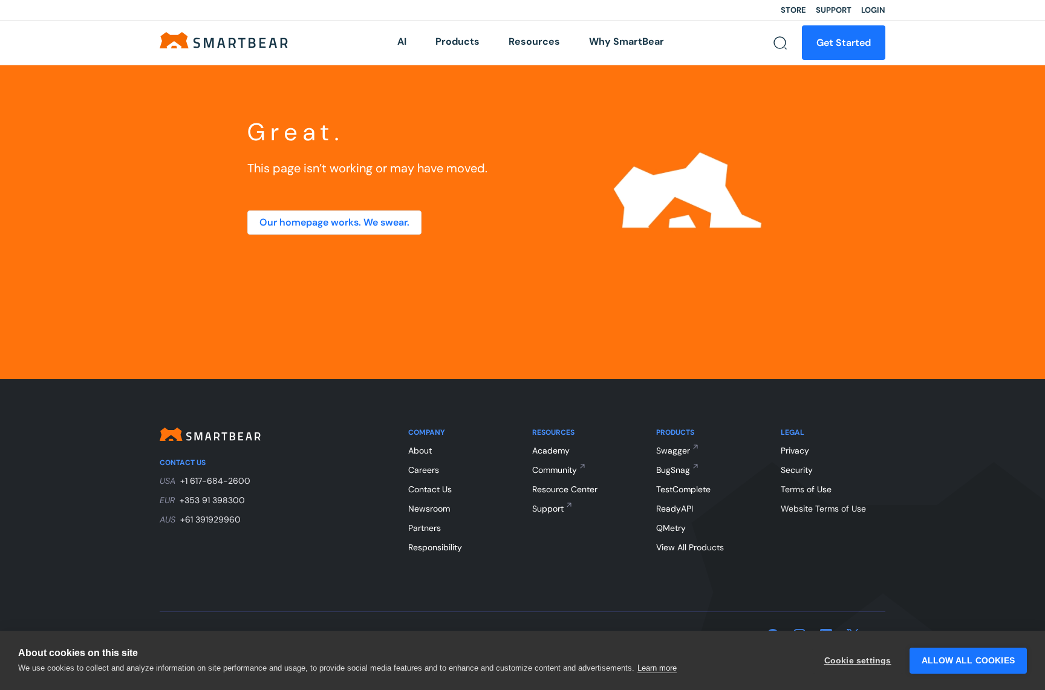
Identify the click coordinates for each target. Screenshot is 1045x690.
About (420, 450)
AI (401, 41)
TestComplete (683, 489)
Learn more (657, 667)
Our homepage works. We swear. (334, 222)
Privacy (795, 450)
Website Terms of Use (823, 508)
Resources (534, 41)
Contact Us (430, 489)
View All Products (690, 547)
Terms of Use (806, 489)
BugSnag (673, 469)
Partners (424, 527)
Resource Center (564, 489)
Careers (423, 469)
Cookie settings (857, 660)
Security (797, 469)
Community (554, 469)
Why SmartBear (626, 41)
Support (833, 10)
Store (793, 10)
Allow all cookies (968, 660)
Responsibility (435, 547)
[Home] (224, 40)
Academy (551, 450)
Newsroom (429, 508)
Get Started (843, 42)
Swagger (673, 450)
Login (873, 10)
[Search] (780, 43)
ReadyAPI (674, 508)
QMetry (671, 527)
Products (457, 41)
